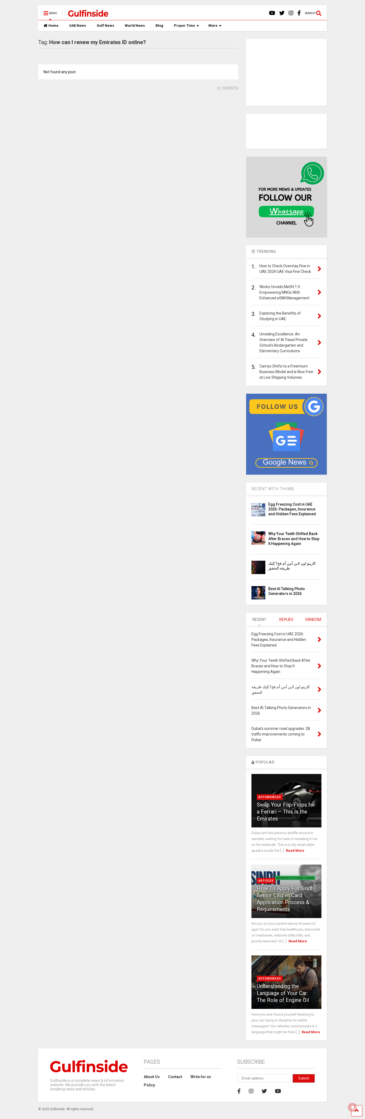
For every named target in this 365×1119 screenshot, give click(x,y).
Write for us (201, 1077)
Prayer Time (184, 26)
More (213, 26)
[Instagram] (291, 13)
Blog (159, 26)
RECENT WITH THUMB (272, 489)
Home (53, 26)
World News (135, 26)
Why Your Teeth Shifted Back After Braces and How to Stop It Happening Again (293, 538)
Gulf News (105, 26)
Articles (266, 880)
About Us (152, 1077)
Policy (149, 1085)
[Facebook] (299, 13)
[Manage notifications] (352, 1107)
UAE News (77, 26)
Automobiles (269, 797)
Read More (295, 851)
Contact (175, 1077)
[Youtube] (272, 13)
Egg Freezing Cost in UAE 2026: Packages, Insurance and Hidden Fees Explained (292, 509)
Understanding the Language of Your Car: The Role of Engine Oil (283, 993)
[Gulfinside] (85, 15)
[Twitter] (282, 13)
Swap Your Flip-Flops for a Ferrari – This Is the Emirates (286, 812)
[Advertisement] (286, 72)
